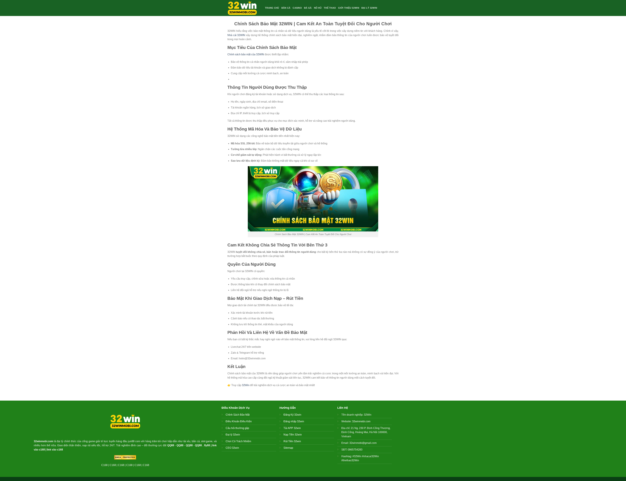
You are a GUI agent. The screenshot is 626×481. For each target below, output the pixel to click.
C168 (104, 465)
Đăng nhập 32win (293, 421)
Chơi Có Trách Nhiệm (238, 441)
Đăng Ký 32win (292, 414)
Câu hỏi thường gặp (237, 428)
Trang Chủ (272, 8)
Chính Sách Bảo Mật (238, 414)
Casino (297, 8)
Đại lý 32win (369, 8)
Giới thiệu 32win (348, 8)
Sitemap (288, 447)
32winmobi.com (43, 441)
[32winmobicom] (243, 8)
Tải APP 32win (292, 428)
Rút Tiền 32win (292, 441)
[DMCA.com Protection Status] (125, 457)
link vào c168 (55, 449)
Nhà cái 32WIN (236, 35)
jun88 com (134, 441)
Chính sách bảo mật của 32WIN (245, 54)
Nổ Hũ (317, 8)
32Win (245, 385)
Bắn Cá (286, 8)
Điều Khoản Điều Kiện (239, 421)
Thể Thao (330, 8)
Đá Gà (308, 8)
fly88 (207, 445)
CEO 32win (232, 447)
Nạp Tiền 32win (292, 434)
